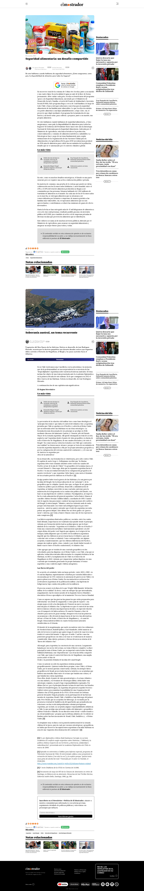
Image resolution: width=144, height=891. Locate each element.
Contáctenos (77, 873)
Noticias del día (104, 139)
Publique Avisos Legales (80, 871)
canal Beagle (36, 833)
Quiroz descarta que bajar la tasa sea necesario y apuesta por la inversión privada (107, 61)
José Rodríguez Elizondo (39, 341)
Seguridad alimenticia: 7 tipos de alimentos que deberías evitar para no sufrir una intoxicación (33, 276)
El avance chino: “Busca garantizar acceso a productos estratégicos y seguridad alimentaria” (86, 276)
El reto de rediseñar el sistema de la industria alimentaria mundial (68, 275)
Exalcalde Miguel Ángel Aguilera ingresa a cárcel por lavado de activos (53, 167)
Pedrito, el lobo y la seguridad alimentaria (49, 275)
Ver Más (107, 114)
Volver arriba (29, 884)
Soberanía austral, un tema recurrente (79, 166)
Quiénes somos (57, 869)
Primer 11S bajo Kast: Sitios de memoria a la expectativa (106, 109)
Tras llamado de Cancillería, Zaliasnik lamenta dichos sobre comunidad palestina (80, 159)
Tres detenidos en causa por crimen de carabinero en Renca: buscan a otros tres (107, 174)
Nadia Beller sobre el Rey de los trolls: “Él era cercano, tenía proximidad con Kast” (107, 163)
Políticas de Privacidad (59, 874)
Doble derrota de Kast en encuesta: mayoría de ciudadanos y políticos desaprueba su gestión (51, 160)
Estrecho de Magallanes (51, 833)
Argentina (28, 833)
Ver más (49, 67)
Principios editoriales (59, 872)
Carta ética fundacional (59, 870)
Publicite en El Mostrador (80, 869)
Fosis (27, 257)
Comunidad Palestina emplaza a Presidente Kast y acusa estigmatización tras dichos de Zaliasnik (105, 87)
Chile (42, 833)
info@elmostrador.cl (37, 874)
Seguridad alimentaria (36, 257)
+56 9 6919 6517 (29, 874)
